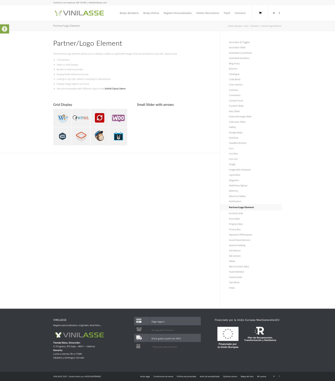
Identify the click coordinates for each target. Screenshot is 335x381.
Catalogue (234, 74)
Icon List (233, 159)
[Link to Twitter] (274, 13)
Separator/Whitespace (240, 234)
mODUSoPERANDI (92, 376)
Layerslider (234, 174)
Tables (232, 261)
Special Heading (237, 245)
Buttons (233, 68)
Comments (234, 95)
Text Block (234, 282)
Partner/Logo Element (66, 25)
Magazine (234, 180)
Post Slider (234, 218)
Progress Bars (236, 224)
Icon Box (233, 153)
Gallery (232, 127)
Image (232, 164)
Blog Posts (234, 63)
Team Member (236, 271)
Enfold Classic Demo (115, 88)
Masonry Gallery (237, 196)
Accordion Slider (237, 47)
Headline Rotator (238, 142)
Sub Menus (235, 250)
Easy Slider (234, 111)
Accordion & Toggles (239, 42)
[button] (4, 28)
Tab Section (235, 255)
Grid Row (233, 137)
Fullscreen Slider (237, 121)
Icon (231, 148)
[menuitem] (129, 13)
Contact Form (236, 100)
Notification (235, 201)
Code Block (234, 79)
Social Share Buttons (239, 240)
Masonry (233, 190)
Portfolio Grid (236, 213)
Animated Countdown (240, 52)
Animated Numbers (239, 58)
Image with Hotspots (240, 169)
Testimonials (235, 277)
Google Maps (236, 132)
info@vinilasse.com (98, 2)
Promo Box (235, 229)
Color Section (236, 84)
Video (232, 287)
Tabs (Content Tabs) (239, 266)
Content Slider (236, 105)
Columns (233, 90)
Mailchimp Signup (238, 185)
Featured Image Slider (240, 116)
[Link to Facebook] (279, 13)
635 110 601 (81, 2)
